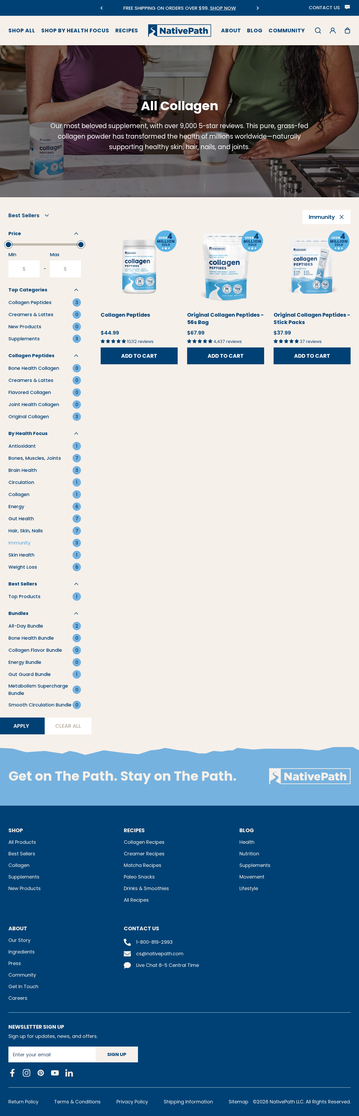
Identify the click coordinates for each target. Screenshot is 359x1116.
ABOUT (17, 928)
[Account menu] (333, 30)
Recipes (126, 30)
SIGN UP (116, 1054)
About (231, 30)
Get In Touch (23, 986)
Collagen (18, 865)
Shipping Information (188, 1101)
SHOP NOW (223, 8)
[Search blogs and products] (318, 30)
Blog (255, 30)
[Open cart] (347, 30)
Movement (251, 876)
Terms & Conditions (77, 1101)
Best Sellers (21, 853)
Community (287, 30)
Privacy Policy (132, 1101)
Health (246, 842)
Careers (17, 998)
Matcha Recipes (142, 865)
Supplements (23, 876)
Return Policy (23, 1101)
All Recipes (136, 900)
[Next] (257, 8)
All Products (22, 842)
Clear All (68, 726)
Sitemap (238, 1101)
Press (14, 963)
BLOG (246, 830)
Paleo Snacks (139, 876)
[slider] (8, 244)
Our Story (19, 940)
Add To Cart (139, 356)
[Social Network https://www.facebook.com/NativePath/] (12, 1073)
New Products (24, 888)
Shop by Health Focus (75, 30)
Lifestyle (248, 888)
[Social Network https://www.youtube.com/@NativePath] (55, 1072)
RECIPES (134, 830)
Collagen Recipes (144, 842)
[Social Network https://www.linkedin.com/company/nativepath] (69, 1073)
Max (54, 254)
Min (12, 254)
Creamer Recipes (144, 853)
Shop (15, 830)
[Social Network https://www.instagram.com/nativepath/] (26, 1073)
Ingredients (21, 951)
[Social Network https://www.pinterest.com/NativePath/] (41, 1073)
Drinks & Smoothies (146, 888)
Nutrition (249, 853)
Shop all (21, 30)
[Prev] (101, 8)
